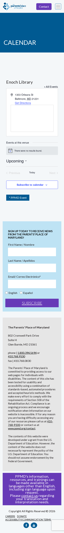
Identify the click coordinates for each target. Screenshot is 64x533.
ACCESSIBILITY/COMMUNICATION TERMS (28, 519)
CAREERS (10, 516)
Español (28, 292)
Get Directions (23, 103)
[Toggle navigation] (58, 7)
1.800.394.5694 (27, 352)
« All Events (51, 86)
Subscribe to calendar (30, 184)
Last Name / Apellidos (21, 260)
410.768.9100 (16, 356)
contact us (29, 495)
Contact (44, 6)
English (13, 292)
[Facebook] (26, 525)
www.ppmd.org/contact (21, 428)
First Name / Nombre (21, 244)
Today (32, 172)
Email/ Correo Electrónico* (24, 276)
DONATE (22, 516)
